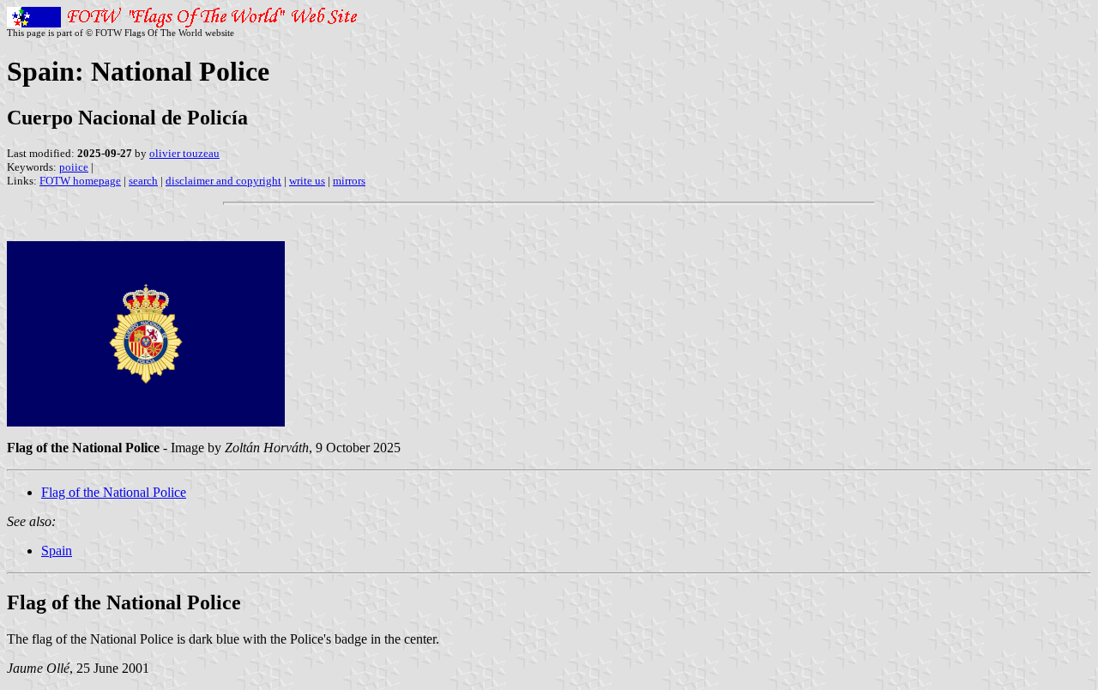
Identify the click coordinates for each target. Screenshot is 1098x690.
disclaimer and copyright (223, 180)
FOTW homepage (80, 180)
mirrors (349, 180)
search (143, 180)
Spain (56, 550)
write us (307, 180)
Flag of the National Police (113, 492)
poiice (73, 166)
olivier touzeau (184, 153)
